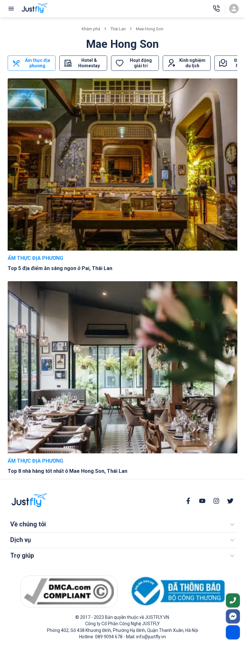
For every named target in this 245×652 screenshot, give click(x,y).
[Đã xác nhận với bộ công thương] (176, 591)
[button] (122, 524)
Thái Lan (118, 28)
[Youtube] (202, 501)
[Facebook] (188, 501)
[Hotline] (216, 8)
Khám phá (91, 28)
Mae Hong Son (149, 28)
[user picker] (233, 8)
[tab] (32, 63)
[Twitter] (230, 501)
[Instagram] (216, 501)
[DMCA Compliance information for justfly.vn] (68, 591)
